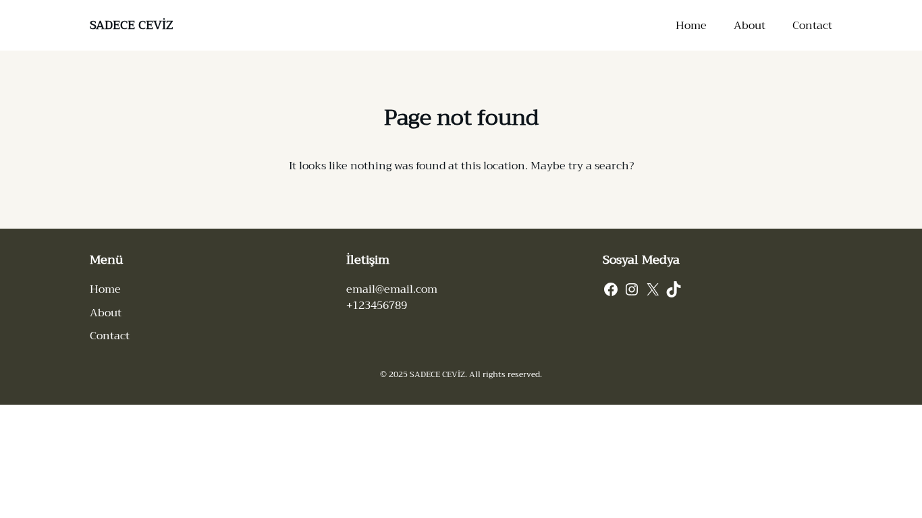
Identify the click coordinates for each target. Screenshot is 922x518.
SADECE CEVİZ (131, 25)
